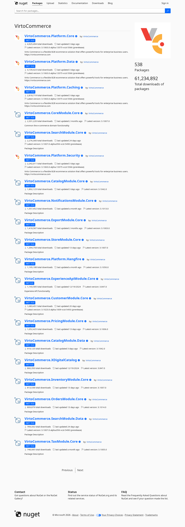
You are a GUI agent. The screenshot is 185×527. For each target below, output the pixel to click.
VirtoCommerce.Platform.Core (49, 35)
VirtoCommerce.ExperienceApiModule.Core (60, 278)
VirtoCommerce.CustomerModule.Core (56, 298)
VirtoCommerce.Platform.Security (52, 155)
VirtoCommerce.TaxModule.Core (51, 441)
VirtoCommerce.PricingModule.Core (54, 320)
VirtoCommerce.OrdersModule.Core (54, 398)
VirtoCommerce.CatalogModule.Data (55, 340)
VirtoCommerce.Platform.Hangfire (53, 258)
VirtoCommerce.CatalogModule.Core (55, 181)
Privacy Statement (134, 514)
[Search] (168, 10)
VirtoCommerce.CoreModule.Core (52, 112)
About (75, 514)
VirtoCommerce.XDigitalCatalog (51, 359)
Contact (20, 492)
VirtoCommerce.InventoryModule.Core (56, 379)
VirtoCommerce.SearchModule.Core (54, 132)
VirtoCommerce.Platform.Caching (52, 87)
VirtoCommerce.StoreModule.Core (53, 239)
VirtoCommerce (90, 36)
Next (80, 470)
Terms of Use (87, 514)
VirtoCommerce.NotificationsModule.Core (59, 200)
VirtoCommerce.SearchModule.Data (54, 418)
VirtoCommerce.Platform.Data (50, 61)
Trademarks (151, 514)
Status (72, 492)
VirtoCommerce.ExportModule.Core (54, 219)
